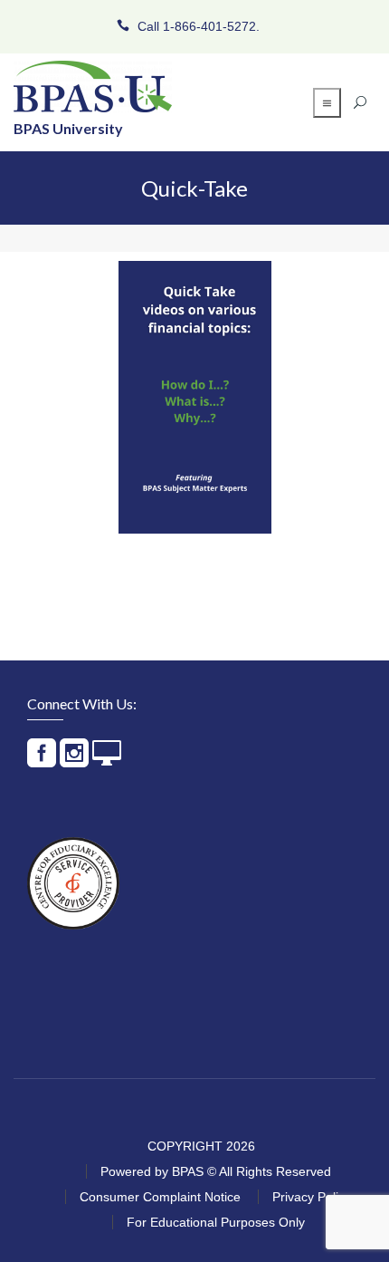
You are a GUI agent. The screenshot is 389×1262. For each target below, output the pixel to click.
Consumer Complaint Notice (160, 1197)
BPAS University (68, 128)
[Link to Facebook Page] (41, 760)
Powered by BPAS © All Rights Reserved (215, 1171)
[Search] (360, 102)
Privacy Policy (311, 1197)
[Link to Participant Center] (106, 760)
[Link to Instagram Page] (74, 760)
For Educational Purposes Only (216, 1222)
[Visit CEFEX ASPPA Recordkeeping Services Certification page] (73, 883)
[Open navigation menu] (327, 103)
